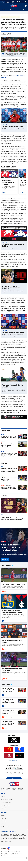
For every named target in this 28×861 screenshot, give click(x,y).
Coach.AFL (3, 818)
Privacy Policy (14, 789)
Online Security (5, 855)
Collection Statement (20, 789)
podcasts (7, 514)
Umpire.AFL (3, 821)
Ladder (23, 9)
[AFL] (2, 2)
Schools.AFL (3, 823)
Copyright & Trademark (15, 853)
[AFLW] (7, 2)
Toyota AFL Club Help (6, 802)
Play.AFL (3, 815)
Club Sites (19, 1)
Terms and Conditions (13, 851)
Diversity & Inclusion (5, 805)
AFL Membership (4, 826)
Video (4, 9)
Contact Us (3, 807)
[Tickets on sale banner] (14, 417)
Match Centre (13, 9)
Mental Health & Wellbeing (7, 799)
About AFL (3, 796)
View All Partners (13, 760)
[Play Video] (14, 115)
